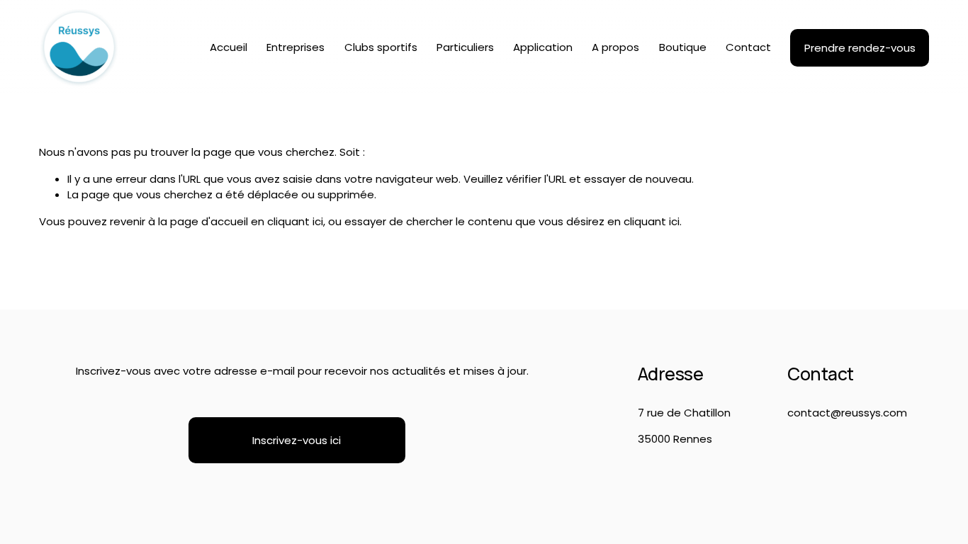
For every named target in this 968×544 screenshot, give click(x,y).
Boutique (683, 47)
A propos (615, 47)
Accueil (228, 47)
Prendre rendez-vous (860, 47)
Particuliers (465, 47)
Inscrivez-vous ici (296, 440)
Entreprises (295, 47)
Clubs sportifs (380, 47)
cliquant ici (295, 221)
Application (543, 47)
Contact (748, 47)
